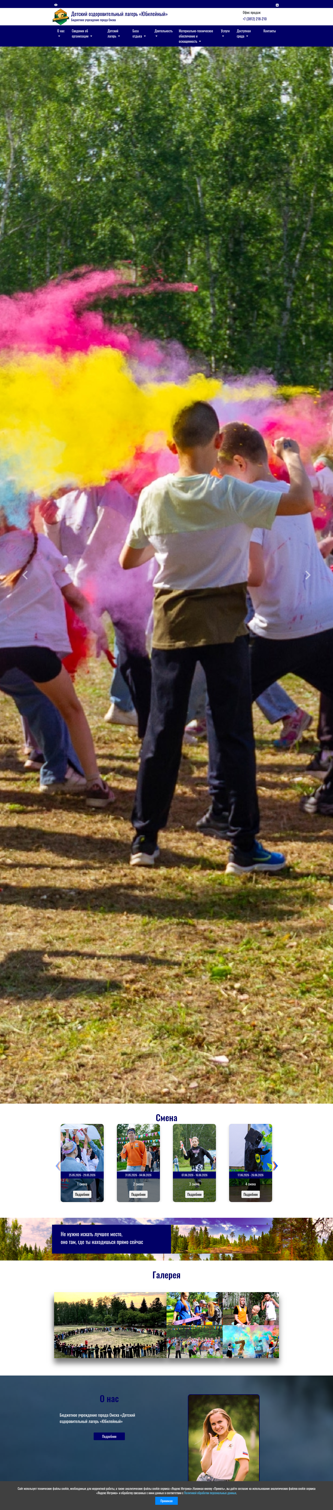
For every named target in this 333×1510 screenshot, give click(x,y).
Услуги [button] (225, 30)
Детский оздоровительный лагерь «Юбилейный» (119, 14)
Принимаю (166, 1501)
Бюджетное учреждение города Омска (93, 20)
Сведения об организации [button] (80, 33)
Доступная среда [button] (244, 33)
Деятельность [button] (164, 30)
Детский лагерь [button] (113, 33)
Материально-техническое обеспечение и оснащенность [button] (196, 36)
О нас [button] (61, 30)
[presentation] (58, 1166)
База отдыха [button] (138, 33)
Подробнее (82, 1194)
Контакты (269, 30)
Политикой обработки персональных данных (210, 1493)
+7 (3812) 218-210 (255, 18)
